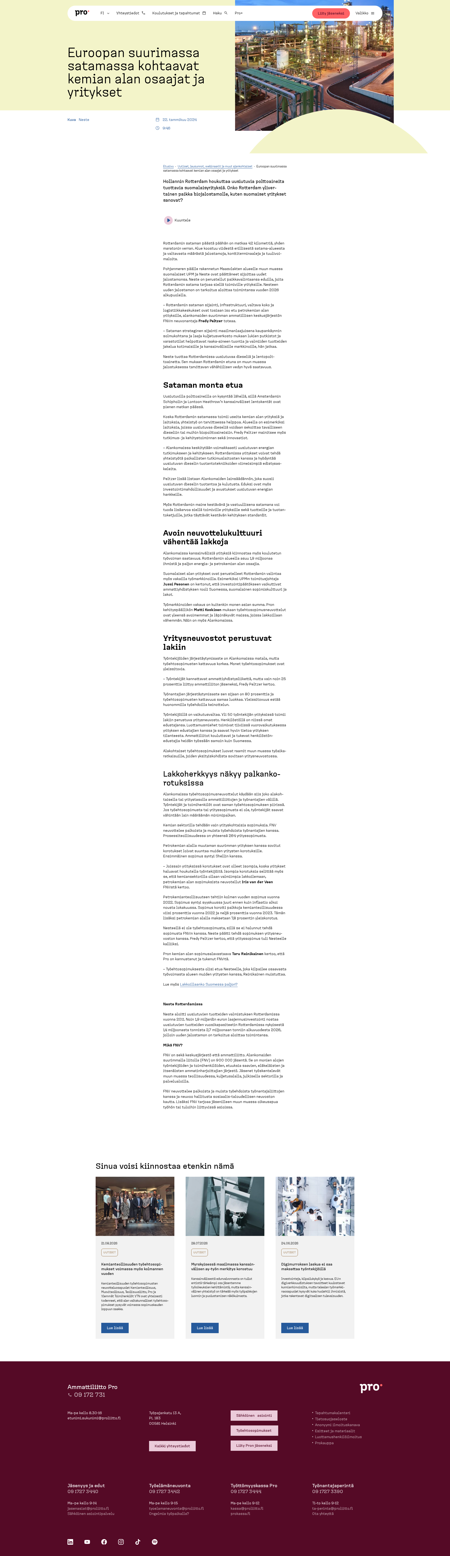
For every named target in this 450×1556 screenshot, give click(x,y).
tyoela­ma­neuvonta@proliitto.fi (176, 1508)
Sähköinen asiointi (254, 1415)
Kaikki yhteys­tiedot (172, 1446)
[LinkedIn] (70, 1542)
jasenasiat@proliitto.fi (88, 1508)
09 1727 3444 (246, 1491)
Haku (217, 13)
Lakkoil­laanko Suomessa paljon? (209, 984)
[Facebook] (104, 1542)
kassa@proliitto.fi (247, 1508)
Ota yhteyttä (323, 1514)
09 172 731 (89, 1395)
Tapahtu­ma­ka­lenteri (332, 1413)
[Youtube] (87, 1542)
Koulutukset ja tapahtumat (176, 13)
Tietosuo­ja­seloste (331, 1419)
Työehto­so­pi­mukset (254, 1430)
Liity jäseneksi (331, 13)
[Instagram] (121, 1542)
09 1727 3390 (327, 1491)
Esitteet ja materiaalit (335, 1431)
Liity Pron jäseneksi (254, 1446)
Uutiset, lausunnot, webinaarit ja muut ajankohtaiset (215, 166)
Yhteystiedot (127, 13)
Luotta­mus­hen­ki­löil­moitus (338, 1437)
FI (106, 13)
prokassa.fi (240, 1514)
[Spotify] (155, 1542)
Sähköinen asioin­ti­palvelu (91, 1514)
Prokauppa (324, 1443)
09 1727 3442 (164, 1491)
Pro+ (239, 13)
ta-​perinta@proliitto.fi (332, 1508)
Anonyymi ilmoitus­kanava (337, 1425)
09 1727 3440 (83, 1491)
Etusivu (168, 166)
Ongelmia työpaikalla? (169, 1514)
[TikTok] (138, 1542)
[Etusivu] (82, 13)
